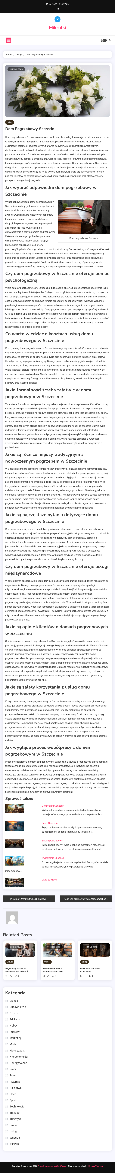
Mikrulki (57, 28)
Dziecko (14, 1013)
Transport (15, 1112)
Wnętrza (15, 1137)
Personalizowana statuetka (90, 970)
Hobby (14, 1025)
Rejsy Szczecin (50, 823)
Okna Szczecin (49, 879)
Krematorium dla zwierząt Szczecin (53, 970)
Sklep (13, 1094)
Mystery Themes (95, 1166)
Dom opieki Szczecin (53, 805)
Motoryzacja (17, 1050)
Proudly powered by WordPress (52, 1166)
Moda (13, 1044)
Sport (13, 1100)
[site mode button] (104, 40)
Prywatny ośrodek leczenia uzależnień (16, 970)
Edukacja (15, 1019)
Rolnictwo (16, 1087)
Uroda (13, 1125)
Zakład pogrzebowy (52, 840)
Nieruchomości (19, 1056)
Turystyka (15, 1118)
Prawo (13, 1075)
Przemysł (15, 1081)
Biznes (14, 1000)
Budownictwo (18, 1006)
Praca (13, 1069)
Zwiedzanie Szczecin (53, 858)
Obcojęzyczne (18, 1063)
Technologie (17, 1106)
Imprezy (15, 1031)
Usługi (10, 122)
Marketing (16, 1038)
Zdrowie (14, 1143)
